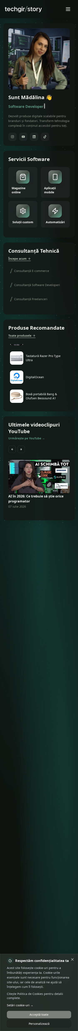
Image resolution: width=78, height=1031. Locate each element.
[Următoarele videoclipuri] (21, 449)
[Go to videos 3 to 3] (36, 514)
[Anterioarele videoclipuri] (12, 449)
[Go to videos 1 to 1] (31, 514)
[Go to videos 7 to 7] (46, 514)
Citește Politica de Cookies (25, 994)
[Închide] (72, 959)
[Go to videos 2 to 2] (34, 514)
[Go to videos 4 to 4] (39, 514)
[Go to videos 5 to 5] (41, 514)
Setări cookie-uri (20, 1005)
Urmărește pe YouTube (26, 438)
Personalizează (39, 1024)
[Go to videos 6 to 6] (44, 514)
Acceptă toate (39, 1014)
